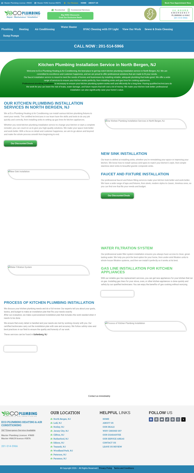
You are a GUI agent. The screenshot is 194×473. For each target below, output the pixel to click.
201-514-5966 (9, 446)
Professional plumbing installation (38, 83)
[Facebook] (151, 419)
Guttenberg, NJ (40, 334)
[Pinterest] (173, 419)
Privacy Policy (105, 468)
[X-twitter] (183, 419)
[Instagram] (178, 419)
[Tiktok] (167, 419)
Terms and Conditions (124, 468)
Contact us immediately (99, 396)
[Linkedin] (156, 419)
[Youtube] (162, 419)
